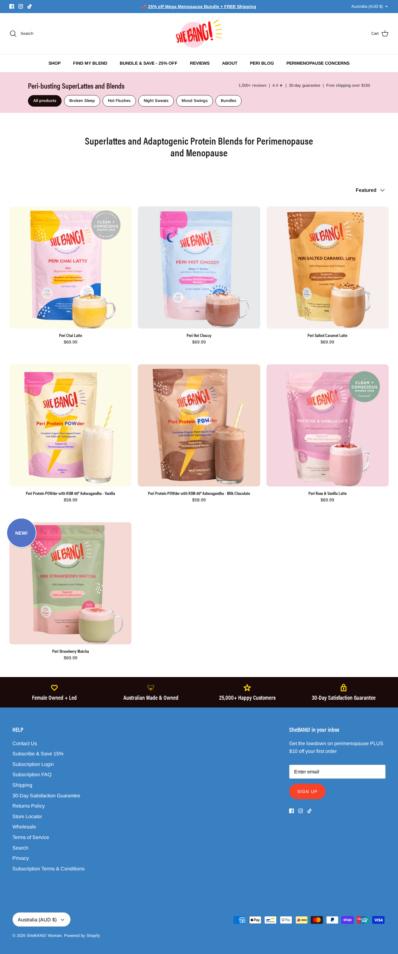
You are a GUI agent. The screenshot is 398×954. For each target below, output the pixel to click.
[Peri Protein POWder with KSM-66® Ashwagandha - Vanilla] (70, 425)
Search (20, 847)
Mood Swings (195, 100)
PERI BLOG (262, 63)
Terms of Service (30, 837)
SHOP (55, 63)
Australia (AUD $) (367, 6)
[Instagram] (20, 6)
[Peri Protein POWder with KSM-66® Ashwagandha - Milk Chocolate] (199, 425)
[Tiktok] (29, 6)
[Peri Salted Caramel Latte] (327, 267)
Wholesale (24, 826)
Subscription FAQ (31, 774)
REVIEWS (200, 63)
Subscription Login (33, 764)
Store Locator (27, 816)
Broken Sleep (82, 100)
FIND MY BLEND (90, 63)
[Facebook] (11, 6)
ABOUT (230, 63)
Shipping (22, 785)
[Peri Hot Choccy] (199, 267)
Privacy (20, 858)
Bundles (228, 100)
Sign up (307, 791)
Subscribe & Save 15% (37, 753)
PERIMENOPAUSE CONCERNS (317, 63)
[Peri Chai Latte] (70, 267)
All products (44, 100)
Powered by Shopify (82, 935)
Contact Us (24, 743)
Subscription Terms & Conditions (48, 868)
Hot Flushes (119, 100)
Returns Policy (28, 806)
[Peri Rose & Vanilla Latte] (327, 425)
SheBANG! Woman (44, 935)
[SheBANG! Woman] (199, 33)
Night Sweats (156, 100)
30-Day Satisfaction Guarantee (46, 795)
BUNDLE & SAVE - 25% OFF (149, 63)
